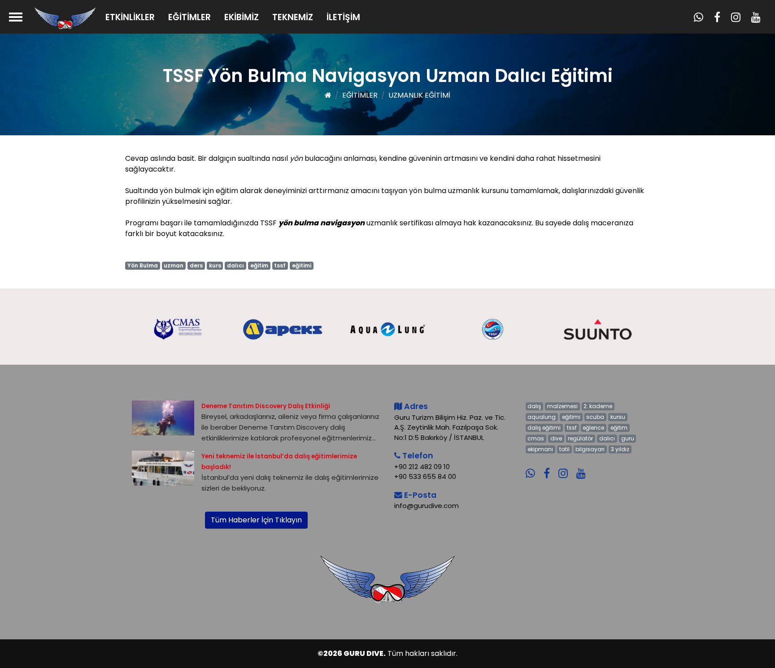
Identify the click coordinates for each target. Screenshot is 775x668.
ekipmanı (540, 449)
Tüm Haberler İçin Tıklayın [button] (256, 520)
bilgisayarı (590, 449)
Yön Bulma (142, 265)
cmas (535, 438)
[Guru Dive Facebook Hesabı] (550, 467)
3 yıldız (620, 449)
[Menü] (15, 17)
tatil (564, 449)
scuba (595, 417)
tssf (280, 265)
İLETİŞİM (343, 17)
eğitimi (301, 265)
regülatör (580, 438)
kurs (215, 265)
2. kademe (597, 406)
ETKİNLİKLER (130, 17)
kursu (617, 417)
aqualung (541, 417)
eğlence (593, 427)
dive (556, 438)
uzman (173, 265)
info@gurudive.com (426, 505)
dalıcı (235, 265)
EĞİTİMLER (189, 17)
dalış (534, 406)
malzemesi (562, 406)
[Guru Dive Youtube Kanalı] (584, 467)
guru (627, 438)
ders (196, 265)
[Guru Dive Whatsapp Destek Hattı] (534, 467)
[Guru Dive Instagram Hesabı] (566, 467)
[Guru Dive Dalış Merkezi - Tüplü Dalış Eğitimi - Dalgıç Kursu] (65, 17)
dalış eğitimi (544, 427)
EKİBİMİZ (241, 17)
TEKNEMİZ (292, 17)
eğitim (259, 265)
